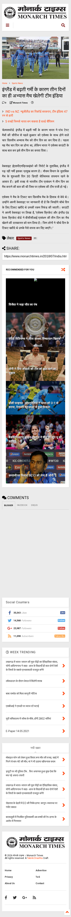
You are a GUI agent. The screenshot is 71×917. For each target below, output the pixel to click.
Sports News (17, 83)
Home (4, 83)
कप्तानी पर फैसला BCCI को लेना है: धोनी (31, 475)
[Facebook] (6, 897)
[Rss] (34, 897)
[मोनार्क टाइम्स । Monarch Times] (33, 26)
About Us (10, 883)
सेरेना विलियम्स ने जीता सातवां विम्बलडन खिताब (34, 338)
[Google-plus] (24, 897)
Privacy (9, 877)
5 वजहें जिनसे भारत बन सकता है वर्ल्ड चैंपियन (29, 121)
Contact (40, 883)
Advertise (41, 870)
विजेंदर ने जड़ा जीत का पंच (23, 304)
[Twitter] (15, 897)
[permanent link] (32, 103)
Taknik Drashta (35, 858)
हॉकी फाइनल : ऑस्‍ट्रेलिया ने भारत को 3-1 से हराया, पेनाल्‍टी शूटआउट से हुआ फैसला (33, 405)
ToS (38, 877)
